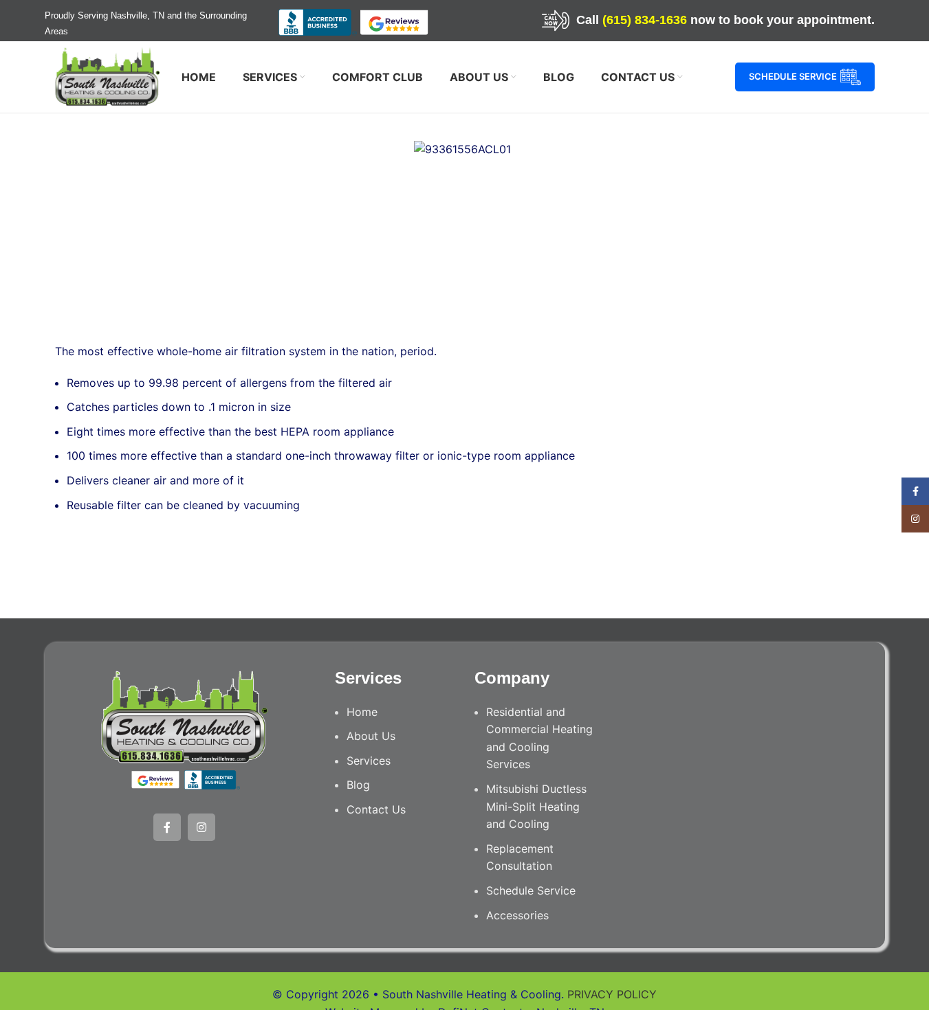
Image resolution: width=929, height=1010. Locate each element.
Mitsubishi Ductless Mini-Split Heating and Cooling (536, 806)
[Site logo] (107, 75)
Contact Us (376, 809)
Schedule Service (793, 76)
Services (369, 760)
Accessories (517, 915)
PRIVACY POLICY (612, 994)
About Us (371, 736)
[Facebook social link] (167, 827)
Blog (358, 785)
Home (362, 712)
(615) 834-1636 (644, 20)
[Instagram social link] (201, 827)
